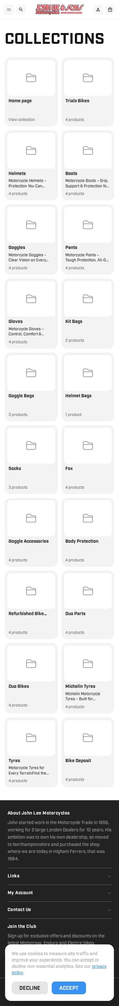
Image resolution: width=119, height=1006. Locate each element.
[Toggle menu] (9, 9)
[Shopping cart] (110, 9)
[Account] (98, 9)
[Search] (21, 9)
